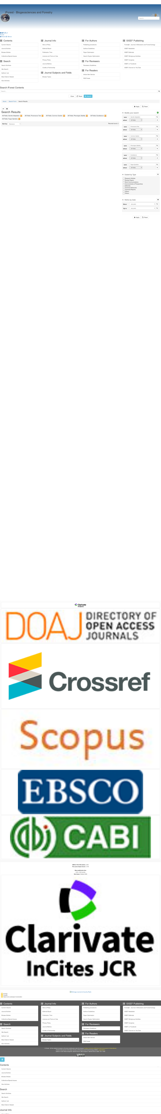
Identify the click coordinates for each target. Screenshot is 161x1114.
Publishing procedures (90, 45)
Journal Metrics (47, 64)
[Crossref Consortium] (80, 676)
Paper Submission (88, 52)
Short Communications (131, 182)
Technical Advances (131, 188)
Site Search (4, 69)
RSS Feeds (86, 78)
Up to (125, 208)
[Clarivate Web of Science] (80, 605)
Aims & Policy (46, 45)
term (125, 117)
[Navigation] (2, 33)
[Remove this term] (157, 120)
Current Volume (6, 45)
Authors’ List (5, 73)
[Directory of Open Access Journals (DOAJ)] (80, 625)
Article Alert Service (89, 74)
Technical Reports (130, 189)
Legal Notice (101, 1050)
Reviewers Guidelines (89, 65)
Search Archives (6, 65)
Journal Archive (6, 48)
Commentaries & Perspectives (134, 184)
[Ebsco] (80, 792)
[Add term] (158, 112)
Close (72, 96)
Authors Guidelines (89, 48)
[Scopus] (80, 739)
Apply (137, 106)
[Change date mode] (158, 199)
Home (4, 101)
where (125, 120)
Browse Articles (6, 52)
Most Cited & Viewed (7, 77)
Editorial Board (46, 48)
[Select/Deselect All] (158, 174)
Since (125, 204)
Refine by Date (130, 200)
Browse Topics (46, 77)
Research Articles (130, 178)
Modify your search (131, 113)
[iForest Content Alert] (1, 33)
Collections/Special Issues (9, 56)
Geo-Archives (5, 81)
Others (127, 191)
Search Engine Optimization (91, 56)
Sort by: (4, 124)
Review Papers (129, 180)
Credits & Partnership (48, 67)
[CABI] (80, 837)
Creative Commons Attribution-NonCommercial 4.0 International (100, 1048)
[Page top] (7, 33)
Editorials (127, 186)
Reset (80, 96)
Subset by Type (130, 174)
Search (89, 96)
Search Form (12, 101)
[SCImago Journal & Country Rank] (80, 992)
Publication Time (47, 52)
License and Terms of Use (50, 56)
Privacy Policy (46, 60)
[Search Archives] (4, 33)
